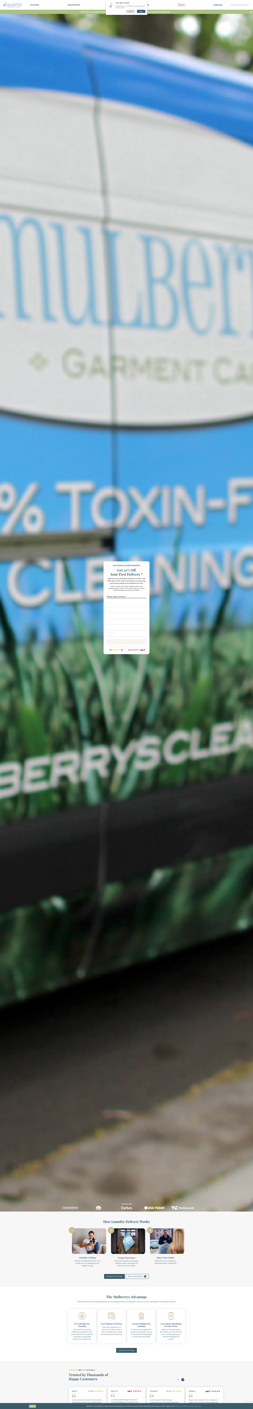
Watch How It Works (135, 1276)
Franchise (217, 5)
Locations (34, 5)
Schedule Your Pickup (114, 1276)
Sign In (181, 5)
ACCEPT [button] (32, 1406)
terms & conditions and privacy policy (188, 1406)
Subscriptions (73, 5)
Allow (141, 11)
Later (130, 11)
